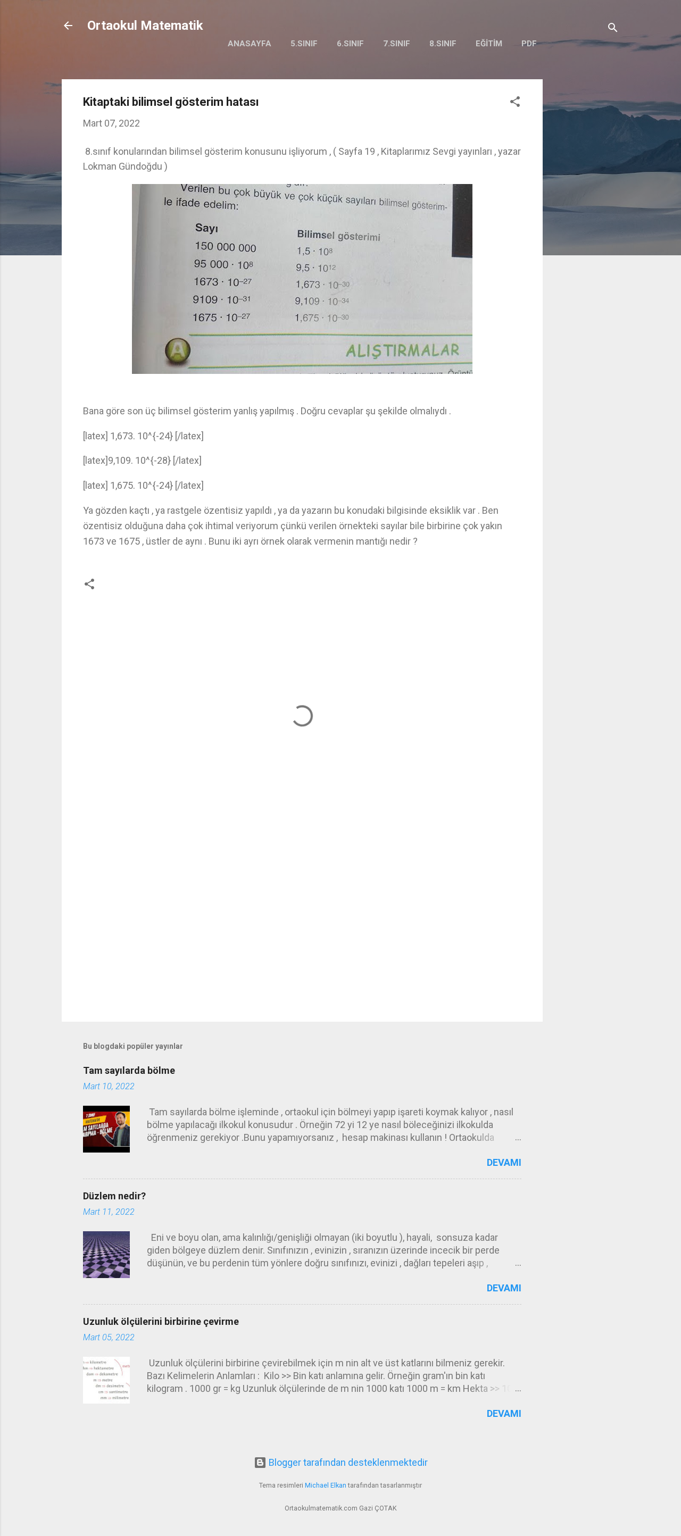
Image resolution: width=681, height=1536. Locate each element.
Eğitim (489, 43)
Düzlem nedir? (114, 1195)
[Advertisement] (585, 238)
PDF (529, 43)
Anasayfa (249, 43)
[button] (515, 103)
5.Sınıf (304, 43)
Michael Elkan (325, 1485)
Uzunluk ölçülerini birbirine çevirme (161, 1321)
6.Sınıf (350, 43)
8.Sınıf (442, 43)
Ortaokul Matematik (145, 25)
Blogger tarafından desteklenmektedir (347, 1462)
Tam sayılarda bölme (129, 1070)
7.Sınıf (396, 43)
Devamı (504, 1162)
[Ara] (613, 29)
